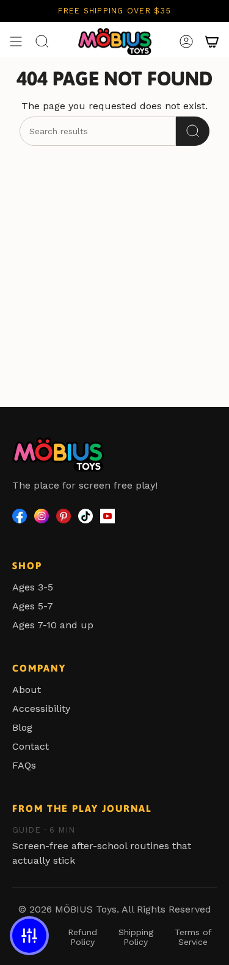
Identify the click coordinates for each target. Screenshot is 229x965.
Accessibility (41, 708)
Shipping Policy (135, 937)
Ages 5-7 (32, 606)
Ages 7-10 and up (52, 625)
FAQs (24, 765)
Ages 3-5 (32, 587)
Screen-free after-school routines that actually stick (101, 845)
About (26, 689)
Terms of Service (193, 937)
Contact (30, 746)
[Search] (192, 131)
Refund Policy (82, 937)
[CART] (212, 41)
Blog (22, 727)
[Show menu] (16, 41)
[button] (29, 935)
